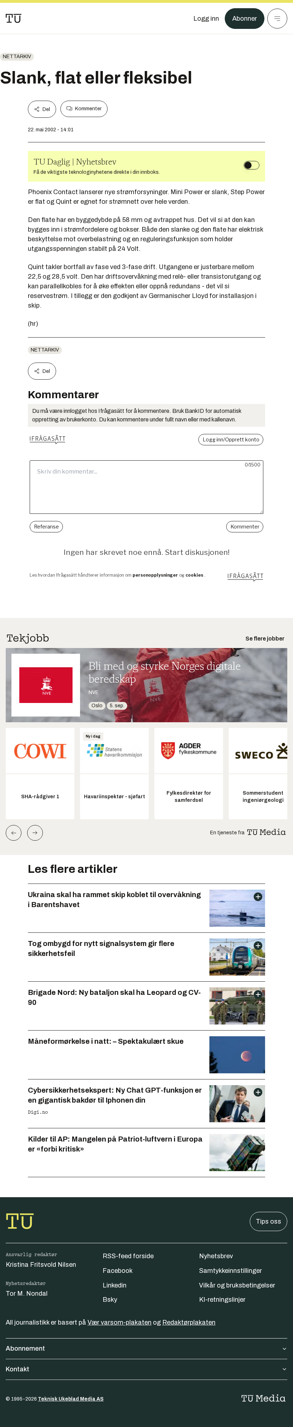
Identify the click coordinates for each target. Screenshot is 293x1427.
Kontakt (17, 1369)
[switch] (251, 165)
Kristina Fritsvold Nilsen (41, 1264)
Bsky (110, 1299)
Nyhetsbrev (216, 1256)
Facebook (118, 1270)
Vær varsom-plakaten (120, 1322)
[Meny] (277, 19)
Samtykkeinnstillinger (230, 1270)
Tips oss (268, 1221)
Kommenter (88, 108)
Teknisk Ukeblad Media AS (71, 1399)
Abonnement (25, 1348)
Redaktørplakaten (188, 1322)
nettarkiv (17, 56)
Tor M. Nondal (27, 1293)
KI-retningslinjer (222, 1299)
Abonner (244, 18)
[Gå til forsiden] (13, 18)
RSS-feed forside (128, 1256)
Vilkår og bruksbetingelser (237, 1285)
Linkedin (114, 1285)
